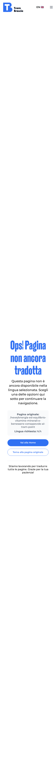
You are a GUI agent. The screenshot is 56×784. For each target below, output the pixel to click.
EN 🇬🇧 (40, 7)
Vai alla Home (28, 442)
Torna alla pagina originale (28, 452)
